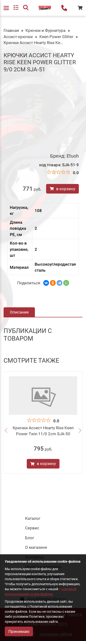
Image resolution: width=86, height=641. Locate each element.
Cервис (32, 528)
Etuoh (73, 156)
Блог (29, 537)
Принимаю (18, 631)
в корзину (65, 188)
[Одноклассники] (53, 283)
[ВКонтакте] (46, 283)
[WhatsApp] (66, 283)
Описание (19, 312)
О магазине (36, 547)
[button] (6, 431)
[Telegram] (59, 283)
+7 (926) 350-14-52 (64, 8)
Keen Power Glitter (56, 36)
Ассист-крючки (18, 36)
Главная (11, 30)
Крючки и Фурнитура (45, 30)
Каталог (32, 518)
